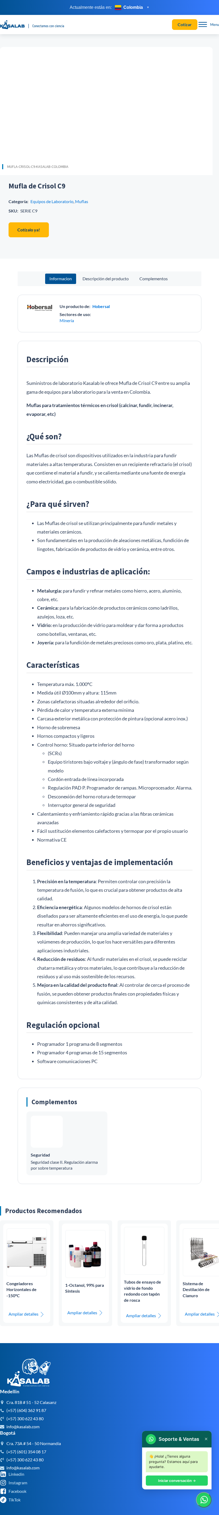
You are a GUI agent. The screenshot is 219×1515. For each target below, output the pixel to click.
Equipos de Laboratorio (51, 201)
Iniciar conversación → (177, 1480)
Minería (67, 320)
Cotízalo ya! (28, 229)
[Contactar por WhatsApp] (204, 1500)
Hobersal (101, 306)
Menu (214, 24)
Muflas (81, 201)
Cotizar (185, 24)
